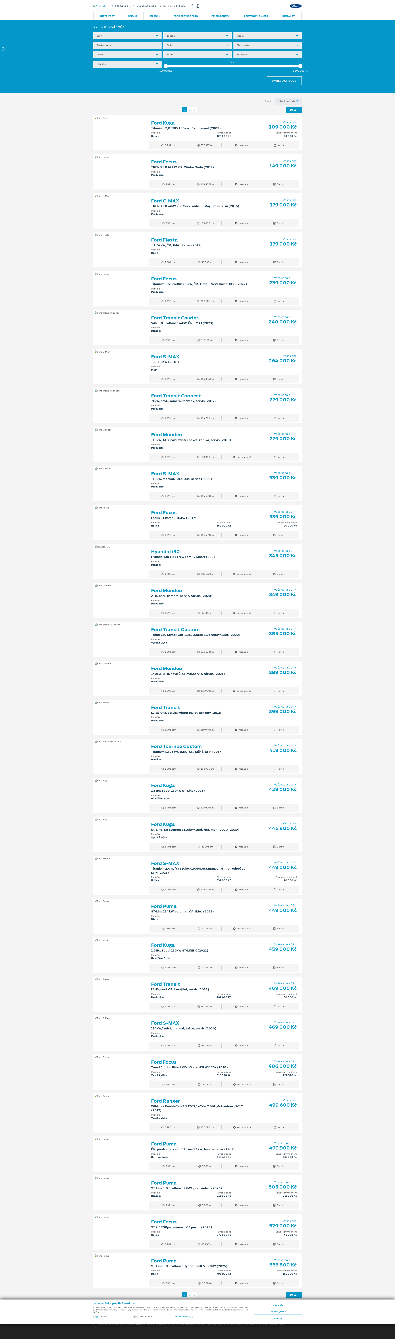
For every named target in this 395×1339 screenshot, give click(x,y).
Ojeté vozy (107, 16)
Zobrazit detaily (182, 1316)
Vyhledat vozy (284, 81)
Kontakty (288, 16)
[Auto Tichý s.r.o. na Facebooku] (193, 6)
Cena (232, 62)
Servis (132, 16)
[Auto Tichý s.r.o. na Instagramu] (199, 6)
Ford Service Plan (185, 16)
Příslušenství (220, 16)
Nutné (103, 1316)
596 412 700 (121, 6)
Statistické (145, 1316)
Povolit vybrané (278, 1311)
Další (293, 109)
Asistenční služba (256, 16)
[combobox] (127, 35)
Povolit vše (278, 1305)
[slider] (166, 66)
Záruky (155, 16)
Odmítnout (278, 1318)
